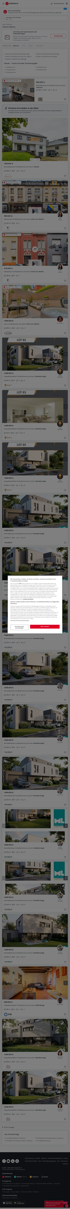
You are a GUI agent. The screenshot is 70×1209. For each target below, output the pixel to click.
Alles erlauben (45, 626)
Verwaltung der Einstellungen (19, 627)
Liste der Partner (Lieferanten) (19, 620)
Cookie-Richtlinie (28, 599)
